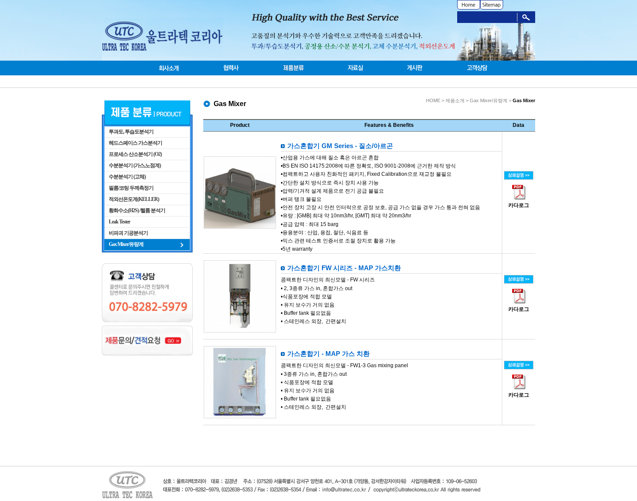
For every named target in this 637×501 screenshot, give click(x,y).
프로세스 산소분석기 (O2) (135, 154)
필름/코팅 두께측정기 (131, 188)
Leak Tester (119, 222)
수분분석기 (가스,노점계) (135, 165)
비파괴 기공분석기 (128, 233)
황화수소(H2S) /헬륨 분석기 (137, 210)
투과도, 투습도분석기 (131, 132)
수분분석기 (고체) (127, 177)
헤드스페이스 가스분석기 (135, 143)
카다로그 (518, 205)
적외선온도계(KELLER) (134, 199)
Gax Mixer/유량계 (126, 244)
